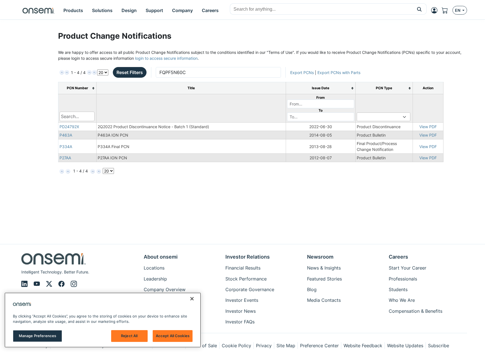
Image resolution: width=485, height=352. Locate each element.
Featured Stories (324, 279)
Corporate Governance (249, 289)
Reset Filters (129, 72)
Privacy (264, 345)
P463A (66, 135)
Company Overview (165, 289)
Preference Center (319, 345)
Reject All (129, 335)
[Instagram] (74, 283)
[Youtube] (38, 283)
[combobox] (321, 9)
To (320, 110)
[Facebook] (62, 283)
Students (398, 289)
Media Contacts (324, 300)
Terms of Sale (202, 345)
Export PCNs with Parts (338, 72)
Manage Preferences (37, 335)
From (320, 97)
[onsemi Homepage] (38, 10)
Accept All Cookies (172, 335)
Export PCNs (302, 72)
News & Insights (324, 268)
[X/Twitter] (50, 283)
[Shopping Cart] (447, 10)
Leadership (155, 279)
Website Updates (405, 345)
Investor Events (241, 300)
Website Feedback (363, 345)
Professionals (403, 279)
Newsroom (320, 257)
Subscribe (438, 345)
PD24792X (69, 126)
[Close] (192, 299)
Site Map (285, 345)
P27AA (65, 157)
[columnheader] (77, 88)
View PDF (428, 126)
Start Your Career (407, 268)
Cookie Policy (236, 345)
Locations (154, 268)
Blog (312, 289)
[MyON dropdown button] (436, 10)
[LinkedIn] (25, 283)
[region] (102, 320)
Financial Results (242, 268)
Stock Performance (246, 279)
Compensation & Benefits (415, 311)
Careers (398, 257)
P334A (66, 146)
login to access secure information (166, 58)
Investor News (240, 311)
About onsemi (161, 257)
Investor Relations (247, 257)
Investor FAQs (240, 322)
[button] (419, 9)
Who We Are (402, 300)
